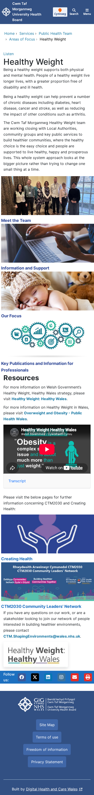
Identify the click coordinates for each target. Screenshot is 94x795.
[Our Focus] (47, 295)
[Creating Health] (47, 538)
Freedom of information (47, 749)
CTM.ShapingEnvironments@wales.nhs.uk (41, 636)
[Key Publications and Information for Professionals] (47, 346)
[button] (21, 677)
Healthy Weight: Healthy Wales (39, 398)
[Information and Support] (47, 248)
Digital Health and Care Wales (52, 789)
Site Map (47, 724)
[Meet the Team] (47, 200)
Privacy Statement (47, 762)
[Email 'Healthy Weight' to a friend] (74, 677)
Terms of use (47, 737)
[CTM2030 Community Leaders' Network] (47, 586)
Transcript (17, 481)
